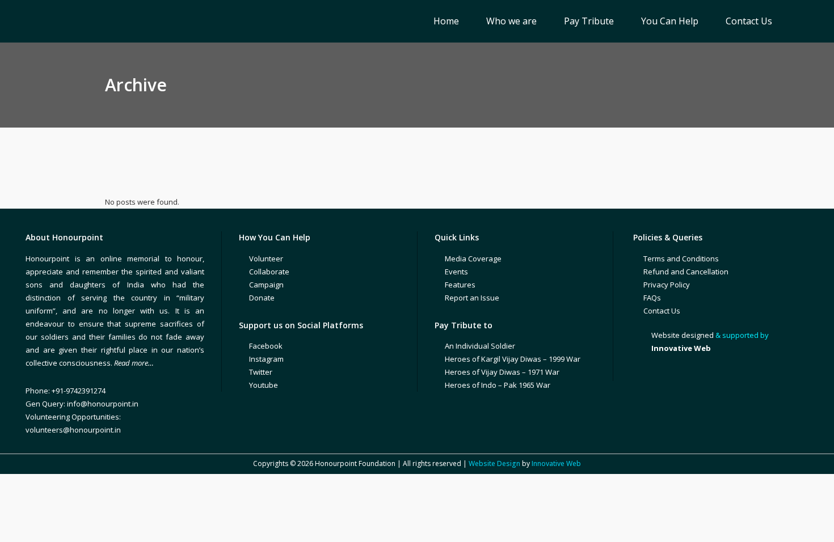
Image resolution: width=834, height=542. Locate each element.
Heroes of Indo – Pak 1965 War (497, 385)
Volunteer (266, 258)
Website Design (494, 463)
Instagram (266, 359)
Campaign (266, 285)
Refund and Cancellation (685, 271)
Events (456, 271)
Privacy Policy (666, 285)
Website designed (682, 335)
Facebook (266, 346)
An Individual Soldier (480, 346)
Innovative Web (556, 463)
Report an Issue (472, 298)
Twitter (260, 372)
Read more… (134, 363)
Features (460, 285)
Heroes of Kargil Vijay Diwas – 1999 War (512, 359)
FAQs (652, 298)
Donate (262, 298)
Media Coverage (473, 258)
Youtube (263, 385)
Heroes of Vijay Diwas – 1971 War (502, 372)
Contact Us (661, 311)
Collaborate (269, 271)
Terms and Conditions (681, 258)
